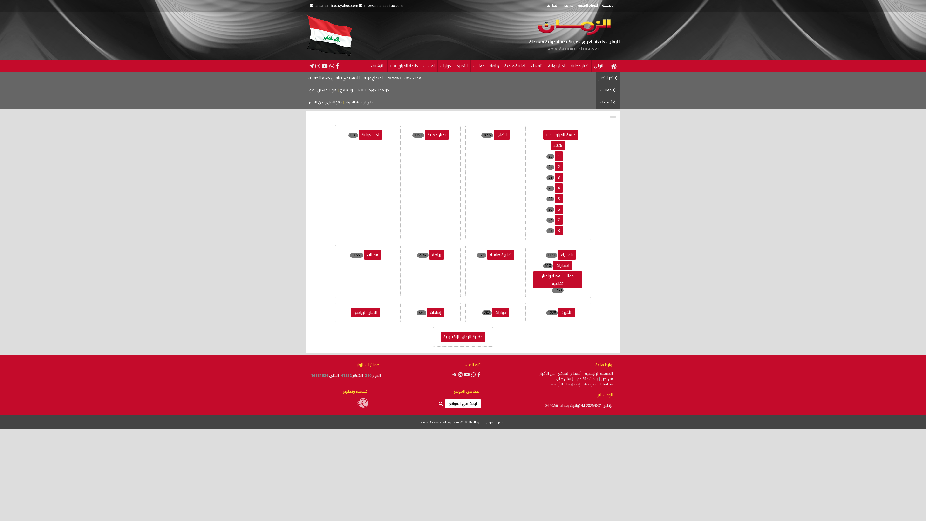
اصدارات (562, 265)
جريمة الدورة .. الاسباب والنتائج (390, 90)
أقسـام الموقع (570, 374)
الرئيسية (608, 5)
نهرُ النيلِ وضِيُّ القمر (346, 102)
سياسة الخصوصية (598, 384)
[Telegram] (311, 66)
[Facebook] (337, 66)
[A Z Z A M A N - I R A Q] (574, 34)
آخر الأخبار (605, 78)
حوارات (445, 66)
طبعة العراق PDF (404, 66)
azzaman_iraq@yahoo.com (336, 6)
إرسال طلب (564, 379)
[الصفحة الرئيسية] (613, 66)
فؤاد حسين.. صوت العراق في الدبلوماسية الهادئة (321, 90)
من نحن (568, 5)
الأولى (599, 66)
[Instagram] (317, 66)
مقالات (478, 66)
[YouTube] (325, 66)
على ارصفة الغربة (381, 102)
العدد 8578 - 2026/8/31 (432, 78)
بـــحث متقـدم (587, 379)
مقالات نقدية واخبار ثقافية (558, 279)
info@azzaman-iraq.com (383, 6)
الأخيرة (462, 66)
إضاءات (429, 66)
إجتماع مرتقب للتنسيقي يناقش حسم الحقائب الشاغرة (365, 78)
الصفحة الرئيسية (599, 374)
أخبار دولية (556, 66)
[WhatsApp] (331, 66)
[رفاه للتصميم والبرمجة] (362, 407)
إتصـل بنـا (573, 384)
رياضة (494, 66)
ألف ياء (537, 66)
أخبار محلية (580, 66)
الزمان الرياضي (365, 312)
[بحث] (440, 404)
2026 (557, 145)
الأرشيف (378, 66)
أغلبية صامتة (514, 66)
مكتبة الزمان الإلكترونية (463, 337)
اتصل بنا (552, 5)
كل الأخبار (547, 374)
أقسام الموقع (588, 5)
